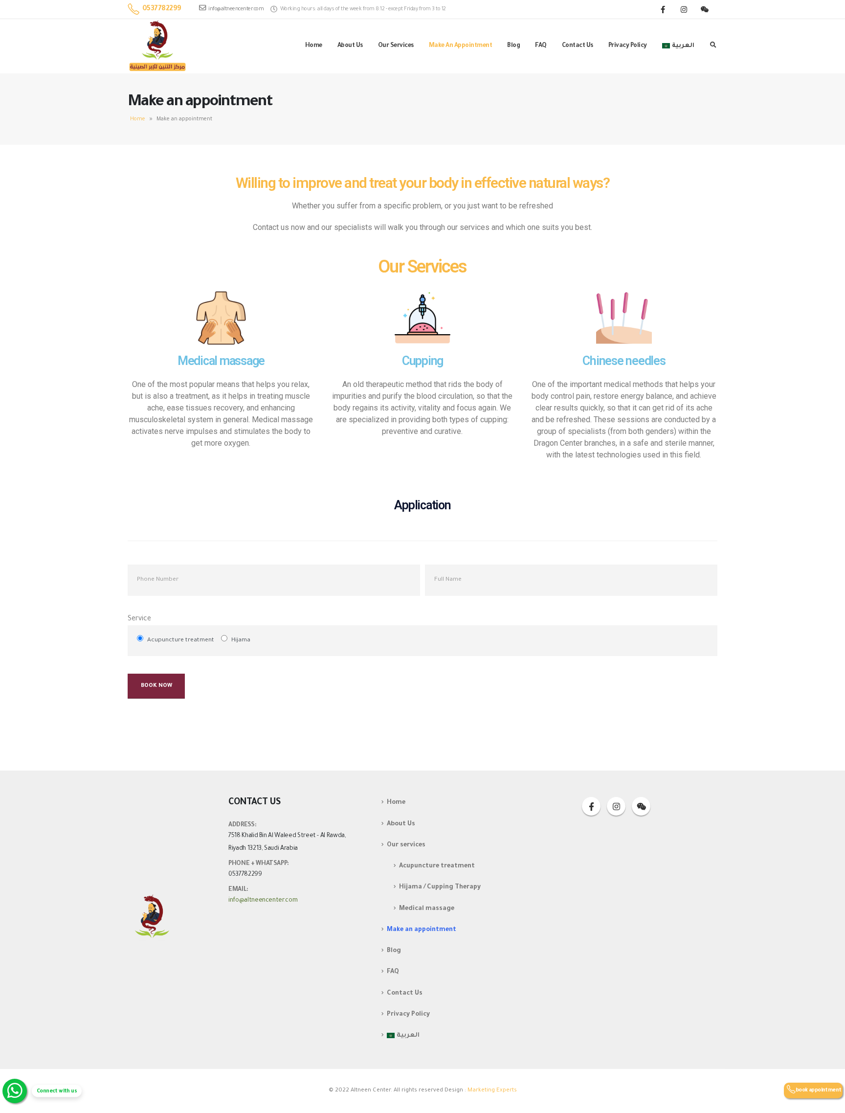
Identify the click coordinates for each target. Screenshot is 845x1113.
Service (139, 619)
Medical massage (426, 909)
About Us (350, 46)
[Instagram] (683, 9)
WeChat (641, 806)
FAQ (541, 46)
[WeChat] (705, 9)
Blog (513, 46)
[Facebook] (662, 9)
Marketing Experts (492, 1091)
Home (313, 46)
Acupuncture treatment (437, 866)
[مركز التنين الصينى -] (158, 46)
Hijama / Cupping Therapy (440, 888)
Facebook (591, 806)
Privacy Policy (627, 46)
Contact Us (577, 46)
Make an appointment (460, 46)
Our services (396, 46)
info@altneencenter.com (236, 9)
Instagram (616, 806)
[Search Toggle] (713, 46)
